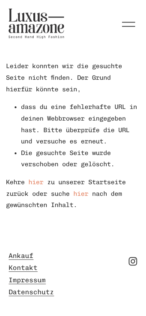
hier (35, 182)
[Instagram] (132, 261)
